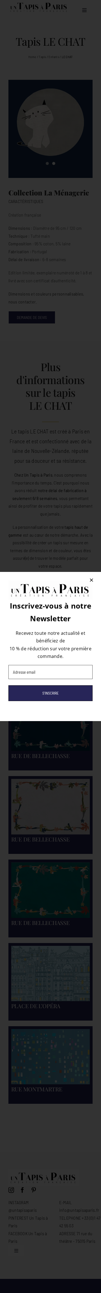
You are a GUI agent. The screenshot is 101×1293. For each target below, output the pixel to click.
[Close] (91, 580)
